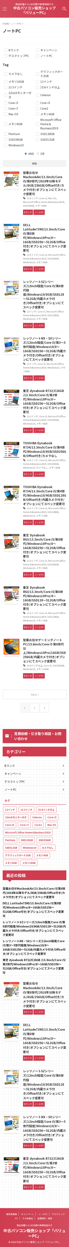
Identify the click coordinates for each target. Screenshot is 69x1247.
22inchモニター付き (16, 817)
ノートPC (10, 789)
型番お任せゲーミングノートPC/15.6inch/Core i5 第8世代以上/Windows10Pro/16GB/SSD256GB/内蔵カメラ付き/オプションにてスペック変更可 (44, 650)
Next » (35, 694)
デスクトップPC (14, 781)
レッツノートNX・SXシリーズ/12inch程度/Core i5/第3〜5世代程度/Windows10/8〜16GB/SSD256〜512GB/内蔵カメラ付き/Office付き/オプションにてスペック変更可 (44, 349)
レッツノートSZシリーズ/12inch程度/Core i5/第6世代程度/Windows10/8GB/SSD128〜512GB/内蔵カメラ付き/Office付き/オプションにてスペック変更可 (43, 294)
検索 (34, 163)
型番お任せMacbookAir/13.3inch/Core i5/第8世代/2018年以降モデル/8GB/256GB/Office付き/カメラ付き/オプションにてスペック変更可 (44, 183)
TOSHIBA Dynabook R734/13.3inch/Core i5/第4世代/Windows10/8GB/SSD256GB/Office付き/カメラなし (44, 449)
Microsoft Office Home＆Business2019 (43, 202)
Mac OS (52, 198)
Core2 (38, 825)
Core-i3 (51, 817)
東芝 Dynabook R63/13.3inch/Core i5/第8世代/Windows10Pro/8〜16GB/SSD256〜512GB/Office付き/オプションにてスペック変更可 (44, 545)
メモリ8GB (41, 205)
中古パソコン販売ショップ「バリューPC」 (34, 10)
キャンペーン (12, 773)
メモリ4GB (41, 515)
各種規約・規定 (44, 1218)
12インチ (31, 311)
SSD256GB (28, 205)
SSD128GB (53, 315)
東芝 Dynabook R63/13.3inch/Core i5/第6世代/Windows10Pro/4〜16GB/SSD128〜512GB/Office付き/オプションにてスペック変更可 (44, 598)
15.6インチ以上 (35, 665)
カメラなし (42, 467)
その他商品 (27, 1218)
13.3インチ (32, 198)
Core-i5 (43, 198)
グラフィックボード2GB (18, 855)
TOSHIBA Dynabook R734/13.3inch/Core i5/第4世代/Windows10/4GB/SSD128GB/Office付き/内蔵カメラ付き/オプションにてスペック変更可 (44, 495)
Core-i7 (24, 825)
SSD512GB (11, 847)
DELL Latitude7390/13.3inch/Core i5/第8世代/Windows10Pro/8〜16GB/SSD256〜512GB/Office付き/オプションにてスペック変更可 (44, 238)
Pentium (10, 840)
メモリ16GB (42, 669)
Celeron (37, 817)
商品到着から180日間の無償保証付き (34, 1225)
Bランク (9, 765)
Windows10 (29, 262)
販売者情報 (11, 1214)
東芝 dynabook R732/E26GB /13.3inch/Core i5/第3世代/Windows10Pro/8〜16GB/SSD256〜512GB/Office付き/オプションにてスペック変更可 (44, 401)
